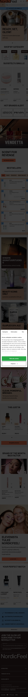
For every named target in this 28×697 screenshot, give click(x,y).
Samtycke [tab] (5, 332)
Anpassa (13, 363)
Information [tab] (14, 332)
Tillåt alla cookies (14, 358)
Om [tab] (23, 332)
